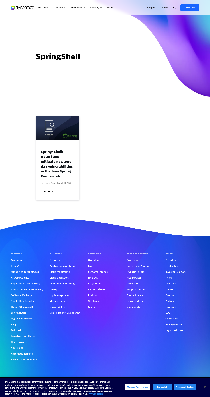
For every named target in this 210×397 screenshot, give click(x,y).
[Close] (205, 386)
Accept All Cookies (185, 387)
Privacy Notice (95, 394)
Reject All (162, 387)
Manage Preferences (137, 387)
